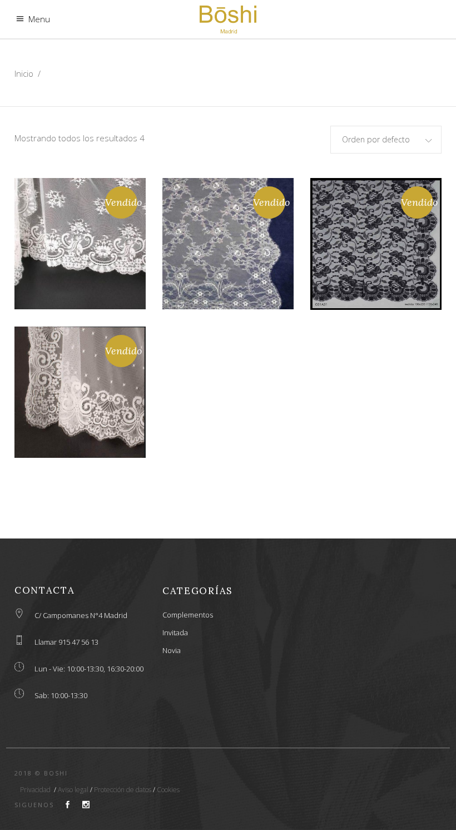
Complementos (187, 615)
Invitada (175, 633)
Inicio (23, 73)
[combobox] (386, 140)
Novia (171, 650)
